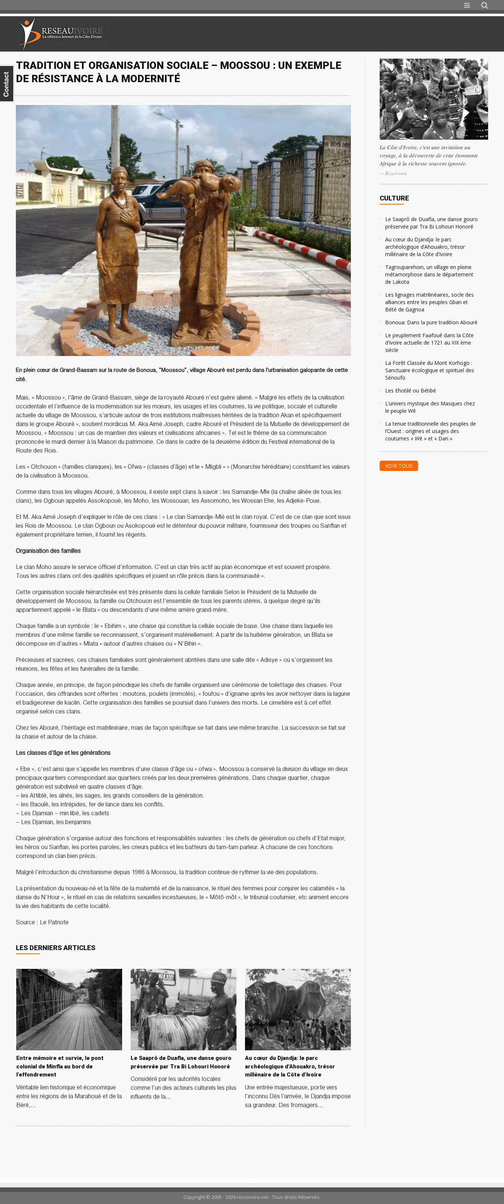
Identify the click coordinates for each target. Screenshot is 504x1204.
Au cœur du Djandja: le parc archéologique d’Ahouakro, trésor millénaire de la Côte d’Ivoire (425, 247)
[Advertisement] (401, 34)
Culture (394, 198)
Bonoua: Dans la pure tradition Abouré (431, 322)
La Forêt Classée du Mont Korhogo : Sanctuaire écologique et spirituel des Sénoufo (429, 370)
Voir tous (398, 465)
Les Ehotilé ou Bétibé (410, 390)
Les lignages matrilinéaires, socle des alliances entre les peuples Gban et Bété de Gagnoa (429, 302)
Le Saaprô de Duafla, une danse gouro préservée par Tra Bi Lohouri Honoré (431, 223)
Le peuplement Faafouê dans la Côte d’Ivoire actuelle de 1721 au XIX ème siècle (429, 342)
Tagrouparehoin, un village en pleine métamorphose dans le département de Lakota (429, 274)
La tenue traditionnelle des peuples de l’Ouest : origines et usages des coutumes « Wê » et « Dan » (430, 431)
